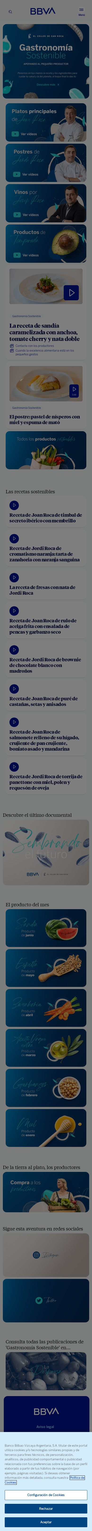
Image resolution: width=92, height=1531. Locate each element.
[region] (46, 1481)
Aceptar (46, 1522)
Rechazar (46, 1508)
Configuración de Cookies (46, 1495)
